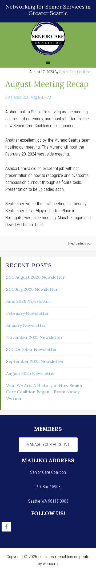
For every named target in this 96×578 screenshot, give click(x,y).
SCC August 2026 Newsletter (35, 277)
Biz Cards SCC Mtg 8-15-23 (28, 97)
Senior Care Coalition (48, 37)
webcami (50, 563)
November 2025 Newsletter (34, 337)
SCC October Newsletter (31, 349)
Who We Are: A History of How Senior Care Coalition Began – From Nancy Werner (44, 392)
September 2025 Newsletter (35, 361)
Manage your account (48, 444)
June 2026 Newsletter (28, 301)
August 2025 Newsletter (30, 373)
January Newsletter (26, 325)
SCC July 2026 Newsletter (32, 289)
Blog (88, 243)
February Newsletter (27, 313)
